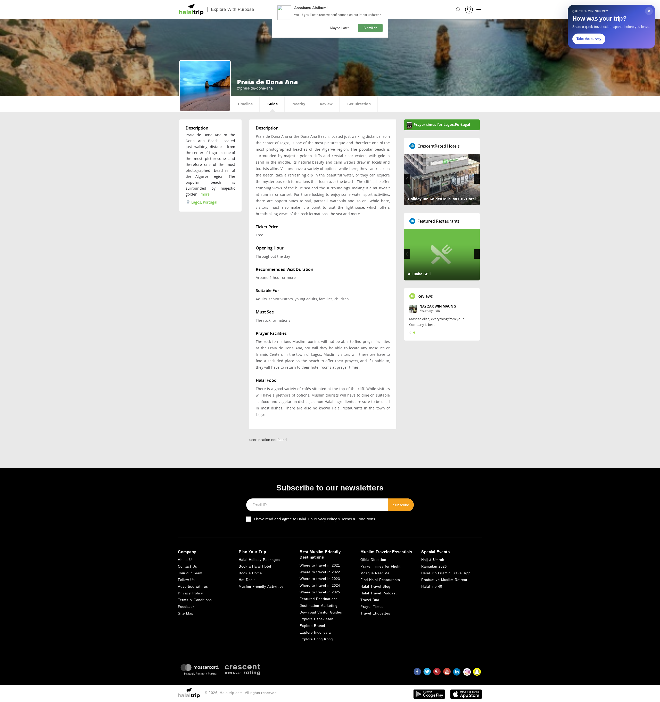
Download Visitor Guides (321, 612)
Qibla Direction (373, 560)
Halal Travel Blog (375, 586)
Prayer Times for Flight (380, 566)
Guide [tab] (272, 103)
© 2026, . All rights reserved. (241, 693)
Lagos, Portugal (203, 202)
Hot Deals (247, 580)
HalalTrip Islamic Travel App (446, 573)
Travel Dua (369, 600)
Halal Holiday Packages (259, 560)
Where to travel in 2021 (320, 565)
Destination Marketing (318, 606)
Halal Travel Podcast (378, 593)
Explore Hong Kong (316, 639)
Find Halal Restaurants (380, 580)
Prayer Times (372, 607)
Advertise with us (193, 586)
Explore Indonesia (315, 632)
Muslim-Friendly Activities (261, 586)
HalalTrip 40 (431, 586)
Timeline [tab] (245, 103)
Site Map (185, 613)
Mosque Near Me (375, 573)
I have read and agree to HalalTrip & (314, 519)
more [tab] (205, 194)
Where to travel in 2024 (320, 585)
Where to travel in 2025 (320, 592)
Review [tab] (326, 103)
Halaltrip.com (231, 693)
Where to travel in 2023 (320, 579)
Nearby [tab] (298, 103)
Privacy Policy (325, 519)
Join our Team (190, 573)
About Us (186, 560)
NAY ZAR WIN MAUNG (437, 306)
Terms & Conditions (358, 519)
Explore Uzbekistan (316, 619)
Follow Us (186, 580)
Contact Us (187, 566)
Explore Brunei (312, 626)
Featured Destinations (319, 599)
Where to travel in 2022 (320, 572)
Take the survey (588, 39)
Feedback (186, 607)
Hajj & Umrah (432, 560)
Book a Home (250, 573)
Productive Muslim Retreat (444, 580)
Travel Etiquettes (375, 613)
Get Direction (359, 103)
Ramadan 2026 (434, 566)
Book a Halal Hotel (255, 566)
